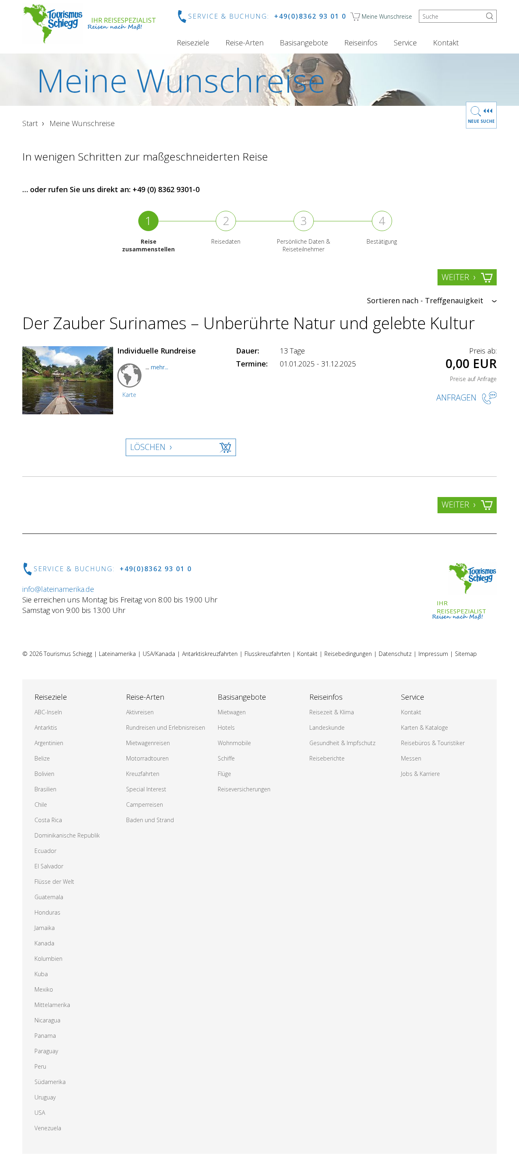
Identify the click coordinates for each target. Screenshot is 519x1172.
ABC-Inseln (48, 712)
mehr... (159, 367)
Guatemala (48, 897)
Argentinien (48, 743)
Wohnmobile (234, 743)
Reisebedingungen (348, 654)
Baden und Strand (150, 820)
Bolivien (44, 774)
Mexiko (43, 989)
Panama (45, 1035)
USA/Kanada (159, 654)
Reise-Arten (244, 42)
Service (405, 42)
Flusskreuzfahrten (267, 654)
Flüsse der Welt (54, 881)
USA (39, 1112)
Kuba (41, 974)
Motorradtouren (147, 758)
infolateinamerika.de (58, 589)
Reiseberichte (327, 758)
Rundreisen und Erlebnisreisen (165, 727)
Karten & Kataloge (424, 727)
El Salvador (48, 866)
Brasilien (45, 789)
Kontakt (446, 42)
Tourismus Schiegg (68, 654)
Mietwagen (232, 712)
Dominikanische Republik (67, 835)
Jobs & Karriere (420, 774)
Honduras (47, 912)
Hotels (226, 727)
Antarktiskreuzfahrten (210, 654)
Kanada (44, 943)
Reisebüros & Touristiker (433, 743)
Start (30, 123)
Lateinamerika (117, 654)
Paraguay (46, 1051)
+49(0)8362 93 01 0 (310, 16)
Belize (42, 758)
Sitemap (466, 654)
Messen (411, 758)
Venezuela (47, 1128)
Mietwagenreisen (148, 743)
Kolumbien (48, 958)
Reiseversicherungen (244, 789)
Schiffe (226, 758)
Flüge (224, 774)
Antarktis (45, 727)
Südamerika (50, 1082)
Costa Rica (48, 820)
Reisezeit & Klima (331, 712)
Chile (40, 804)
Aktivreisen (140, 712)
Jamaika (44, 928)
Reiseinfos (360, 42)
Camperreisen (144, 804)
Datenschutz (395, 654)
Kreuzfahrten (142, 774)
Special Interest (146, 789)
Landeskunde (327, 727)
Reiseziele (193, 42)
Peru (40, 1066)
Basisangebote (304, 42)
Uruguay (45, 1097)
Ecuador (45, 851)
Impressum (433, 654)
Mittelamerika (52, 1005)
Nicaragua (47, 1020)
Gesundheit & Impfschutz (342, 743)
